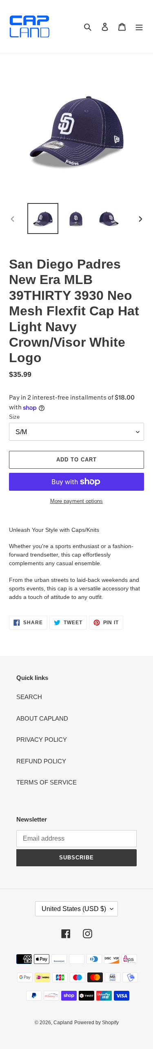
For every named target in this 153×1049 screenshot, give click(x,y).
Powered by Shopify (96, 1022)
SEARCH (29, 696)
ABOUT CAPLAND (42, 718)
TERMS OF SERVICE (46, 782)
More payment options (76, 501)
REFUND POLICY (41, 761)
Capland (63, 1022)
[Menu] (139, 26)
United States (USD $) (74, 908)
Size (14, 417)
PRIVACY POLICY (41, 739)
